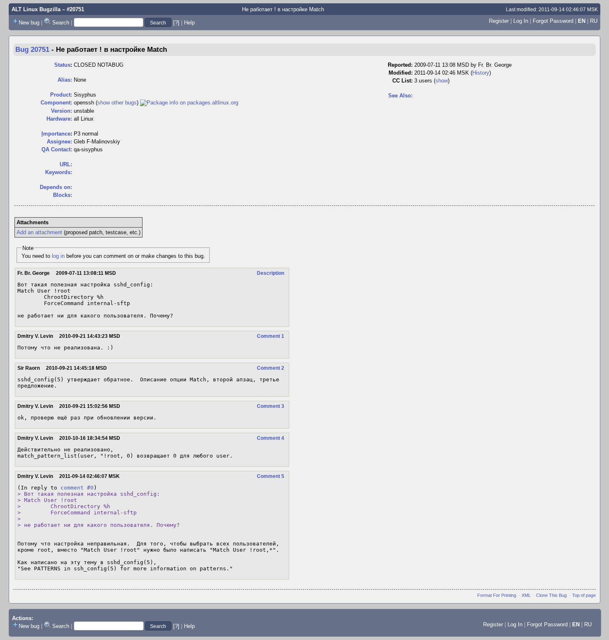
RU (593, 21)
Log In (520, 21)
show (441, 81)
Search (60, 22)
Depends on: (56, 187)
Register (499, 21)
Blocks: (62, 195)
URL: (66, 164)
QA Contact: (56, 149)
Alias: (65, 80)
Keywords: (58, 172)
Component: (56, 102)
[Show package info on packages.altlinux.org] (189, 102)
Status (62, 65)
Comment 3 (270, 406)
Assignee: (59, 141)
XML (526, 595)
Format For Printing (496, 595)
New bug (29, 22)
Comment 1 (270, 336)
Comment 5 (270, 476)
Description (270, 273)
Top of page (584, 595)
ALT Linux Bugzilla (36, 9)
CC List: (402, 81)
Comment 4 (270, 438)
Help (189, 22)
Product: (61, 95)
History (480, 73)
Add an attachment (39, 232)
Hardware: (59, 119)
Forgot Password (553, 21)
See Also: (400, 95)
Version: (61, 111)
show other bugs (117, 102)
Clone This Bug (551, 595)
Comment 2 (270, 368)
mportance (55, 134)
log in (58, 256)
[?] (176, 22)
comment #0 (77, 488)
